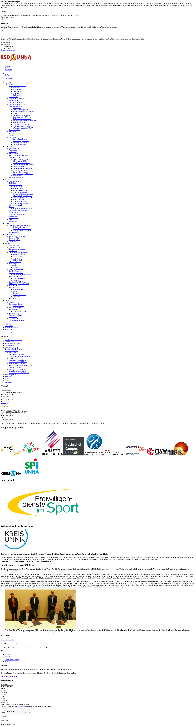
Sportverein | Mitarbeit (20, 172)
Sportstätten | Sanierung (20, 192)
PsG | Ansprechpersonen (21, 159)
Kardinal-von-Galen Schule (22, 229)
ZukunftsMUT (13, 286)
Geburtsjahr (4, 700)
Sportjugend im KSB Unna (18, 104)
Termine (11, 207)
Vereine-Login (13, 221)
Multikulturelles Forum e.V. (22, 119)
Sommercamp (13, 309)
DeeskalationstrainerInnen (21, 163)
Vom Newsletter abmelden (9, 676)
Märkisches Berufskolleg (21, 124)
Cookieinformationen (7, 41)
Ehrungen (16, 293)
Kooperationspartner (15, 106)
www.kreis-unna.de (7, 640)
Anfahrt (7, 68)
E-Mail (4, 696)
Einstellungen (5, 44)
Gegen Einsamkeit (19, 166)
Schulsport (8, 234)
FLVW (15, 113)
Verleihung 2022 (18, 289)
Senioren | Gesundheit (16, 273)
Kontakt (7, 66)
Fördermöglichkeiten (15, 185)
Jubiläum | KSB (14, 302)
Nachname (5, 692)
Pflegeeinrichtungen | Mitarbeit (23, 174)
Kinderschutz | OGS (19, 161)
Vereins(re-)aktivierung (20, 203)
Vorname (4, 688)
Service (7, 179)
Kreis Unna (17, 108)
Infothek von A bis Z (15, 205)
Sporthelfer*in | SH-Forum (17, 282)
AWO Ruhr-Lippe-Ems (20, 110)
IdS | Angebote (18, 256)
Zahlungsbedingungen (16, 177)
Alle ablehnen (5, 48)
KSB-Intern (13, 132)
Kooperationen (14, 232)
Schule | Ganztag (14, 271)
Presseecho (16, 297)
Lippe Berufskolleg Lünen (21, 126)
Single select (5, 684)
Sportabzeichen (14, 276)
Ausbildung (13, 150)
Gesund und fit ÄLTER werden (23, 165)
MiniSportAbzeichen (20, 278)
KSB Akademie (14, 154)
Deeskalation (9, 79)
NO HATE (12, 265)
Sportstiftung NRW (19, 199)
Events (7, 300)
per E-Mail (4, 403)
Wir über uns (9, 84)
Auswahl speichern (7, 46)
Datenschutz (5, 50)
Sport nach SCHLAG (20, 201)
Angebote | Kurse (14, 157)
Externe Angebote (15, 181)
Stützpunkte (17, 280)
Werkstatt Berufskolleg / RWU (23, 128)
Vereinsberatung (14, 218)
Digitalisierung (18, 187)
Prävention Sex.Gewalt (16, 269)
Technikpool (13, 183)
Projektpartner (17, 258)
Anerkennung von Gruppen (22, 275)
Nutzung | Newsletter (20, 143)
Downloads (12, 242)
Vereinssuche (13, 216)
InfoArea (16, 267)
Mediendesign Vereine (20, 170)
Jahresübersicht (14, 148)
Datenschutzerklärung (20, 139)
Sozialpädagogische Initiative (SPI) (24, 121)
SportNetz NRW (14, 245)
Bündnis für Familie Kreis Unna (23, 111)
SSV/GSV (16, 93)
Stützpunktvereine (19, 254)
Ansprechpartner (14, 240)
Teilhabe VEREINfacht (20, 190)
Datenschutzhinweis (20, 706)
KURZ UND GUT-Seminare (18, 155)
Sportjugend (13, 298)
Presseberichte (13, 97)
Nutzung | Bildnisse (19, 144)
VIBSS (11, 220)
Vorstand (16, 88)
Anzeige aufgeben (19, 214)
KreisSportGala (14, 287)
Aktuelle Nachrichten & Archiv (19, 210)
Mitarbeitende (17, 89)
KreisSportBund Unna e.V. (17, 86)
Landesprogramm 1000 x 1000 (23, 198)
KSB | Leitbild (17, 260)
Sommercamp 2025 (19, 311)
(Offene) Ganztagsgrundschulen (19, 225)
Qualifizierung (9, 146)
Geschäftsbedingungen (16, 320)
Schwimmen (13, 317)
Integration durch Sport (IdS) (18, 253)
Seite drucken (9, 333)
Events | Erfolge (14, 238)
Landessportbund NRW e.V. (22, 117)
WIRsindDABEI (14, 319)
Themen (7, 243)
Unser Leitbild (17, 91)
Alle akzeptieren (6, 42)
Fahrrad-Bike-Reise (15, 315)
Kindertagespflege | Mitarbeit (22, 168)
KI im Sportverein (15, 262)
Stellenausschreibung (16, 102)
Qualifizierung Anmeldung (21, 141)
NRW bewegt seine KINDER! (19, 284)
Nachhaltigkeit (13, 264)
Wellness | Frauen (14, 313)
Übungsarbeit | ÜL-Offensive (22, 196)
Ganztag (7, 223)
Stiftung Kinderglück (20, 122)
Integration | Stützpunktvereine (23, 194)
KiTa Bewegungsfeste (16, 308)
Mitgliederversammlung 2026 (22, 209)
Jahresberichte (13, 100)
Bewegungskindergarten (17, 249)
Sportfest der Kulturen (16, 304)
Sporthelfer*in (17, 176)
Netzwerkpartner (14, 130)
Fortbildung (13, 152)
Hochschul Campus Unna (21, 115)
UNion (15, 291)
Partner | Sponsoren (19, 295)
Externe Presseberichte (16, 99)
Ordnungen (16, 95)
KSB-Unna (8, 82)
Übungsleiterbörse (15, 212)
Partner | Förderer (18, 306)
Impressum (12, 50)
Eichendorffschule (19, 227)
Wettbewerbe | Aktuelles (17, 236)
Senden (4, 716)
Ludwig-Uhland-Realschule (22, 231)
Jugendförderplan (18, 188)
